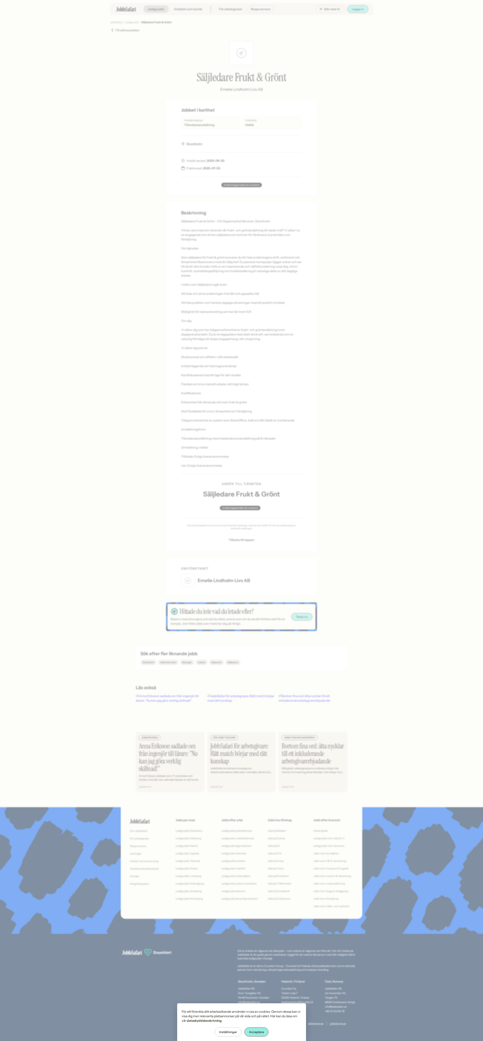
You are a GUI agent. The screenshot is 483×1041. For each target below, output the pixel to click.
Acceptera (256, 1032)
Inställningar (228, 1032)
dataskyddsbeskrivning (204, 1021)
